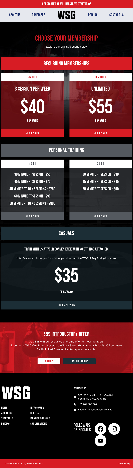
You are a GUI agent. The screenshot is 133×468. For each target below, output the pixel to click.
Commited (100, 77)
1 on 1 (32, 164)
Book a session (66, 305)
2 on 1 (100, 164)
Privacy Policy (124, 463)
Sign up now (32, 133)
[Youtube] (100, 440)
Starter (32, 77)
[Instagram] (114, 429)
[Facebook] (100, 429)
